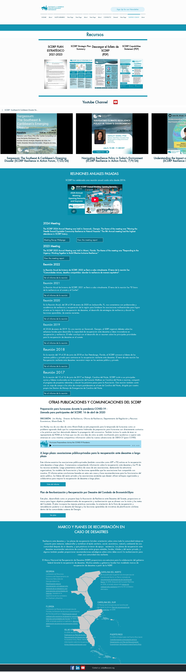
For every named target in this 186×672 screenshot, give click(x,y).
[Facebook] (72, 668)
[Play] (50, 445)
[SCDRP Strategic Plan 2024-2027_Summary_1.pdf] (81, 74)
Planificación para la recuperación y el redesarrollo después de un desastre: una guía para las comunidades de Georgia (57, 588)
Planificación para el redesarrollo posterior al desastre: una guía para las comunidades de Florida (62, 616)
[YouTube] (115, 102)
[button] (20, 110)
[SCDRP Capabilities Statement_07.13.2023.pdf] (131, 74)
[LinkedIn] (78, 668)
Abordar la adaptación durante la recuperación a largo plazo (63, 623)
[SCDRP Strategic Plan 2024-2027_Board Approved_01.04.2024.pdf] (55, 74)
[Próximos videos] (183, 133)
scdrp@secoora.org (107, 668)
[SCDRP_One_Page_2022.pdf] (106, 74)
